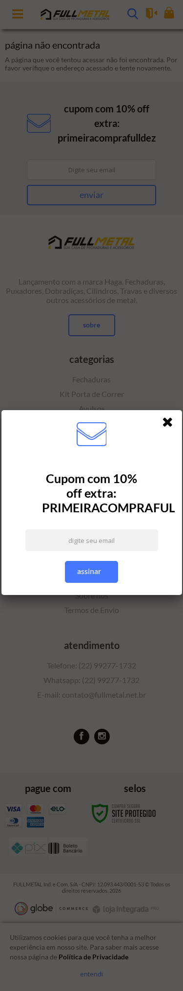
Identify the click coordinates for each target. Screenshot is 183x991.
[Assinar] (91, 572)
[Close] (171, 423)
